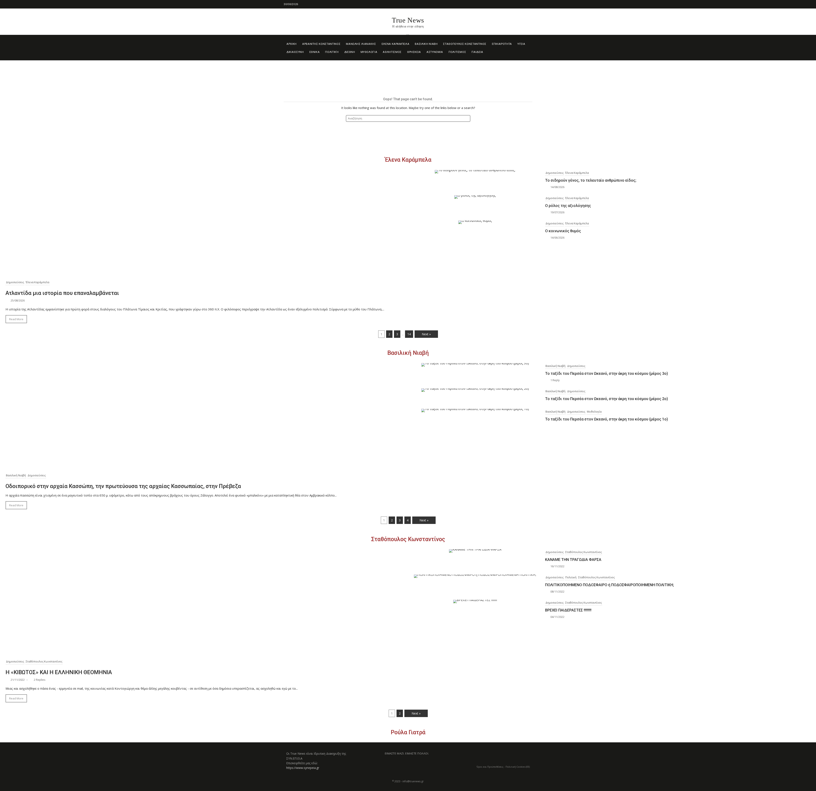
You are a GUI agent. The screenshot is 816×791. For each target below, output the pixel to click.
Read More (16, 319)
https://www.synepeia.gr (302, 768)
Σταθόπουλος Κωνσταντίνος (408, 539)
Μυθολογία (594, 411)
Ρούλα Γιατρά (408, 732)
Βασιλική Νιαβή (408, 353)
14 (409, 334)
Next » (426, 334)
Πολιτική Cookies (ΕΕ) (518, 766)
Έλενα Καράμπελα (408, 159)
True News (408, 20)
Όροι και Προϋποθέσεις (490, 766)
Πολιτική (571, 577)
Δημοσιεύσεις (15, 282)
